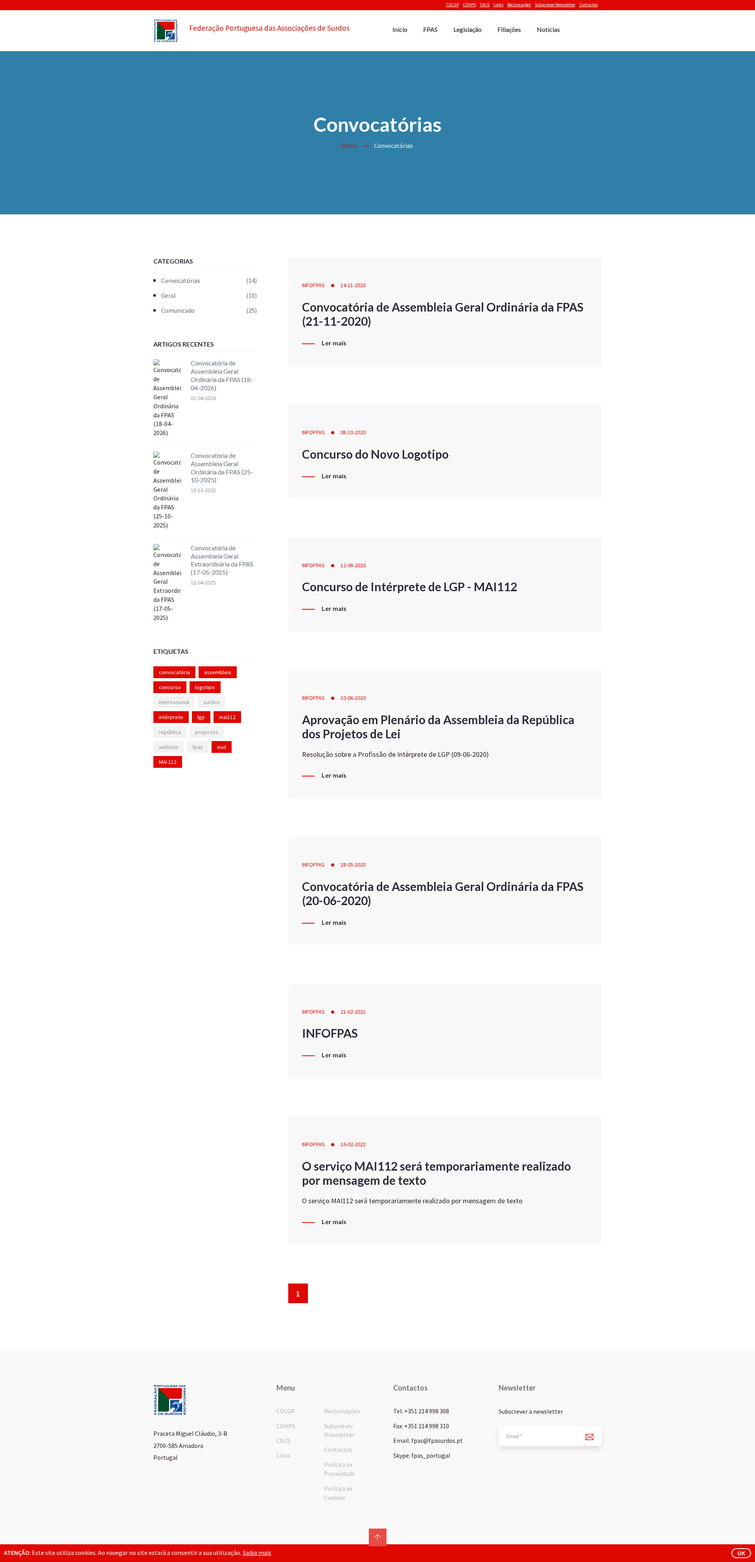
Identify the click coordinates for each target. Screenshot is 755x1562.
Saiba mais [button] (257, 1552)
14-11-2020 (353, 285)
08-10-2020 (353, 432)
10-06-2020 (353, 697)
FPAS (430, 29)
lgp (201, 717)
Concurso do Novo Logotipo (375, 454)
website (168, 747)
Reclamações (519, 4)
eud (221, 747)
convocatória (174, 672)
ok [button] (741, 1553)
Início (399, 29)
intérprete (171, 717)
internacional (174, 702)
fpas (197, 747)
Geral (209, 295)
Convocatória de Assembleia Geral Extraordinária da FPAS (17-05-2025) (222, 560)
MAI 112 (168, 761)
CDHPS (469, 4)
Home (349, 145)
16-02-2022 (353, 1144)
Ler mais (334, 343)
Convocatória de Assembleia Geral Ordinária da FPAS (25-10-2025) (222, 467)
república (170, 732)
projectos (206, 732)
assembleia (217, 672)
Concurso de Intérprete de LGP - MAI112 (409, 586)
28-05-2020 (353, 864)
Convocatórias (209, 280)
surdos (211, 702)
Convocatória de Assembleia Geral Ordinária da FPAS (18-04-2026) (222, 375)
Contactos (588, 4)
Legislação (467, 29)
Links (498, 4)
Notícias (548, 29)
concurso (170, 687)
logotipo (205, 687)
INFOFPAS (313, 285)
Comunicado (209, 310)
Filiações (509, 29)
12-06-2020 (353, 565)
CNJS (485, 4)
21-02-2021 (353, 1011)
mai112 (227, 717)
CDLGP (452, 4)
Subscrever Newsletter (555, 4)
